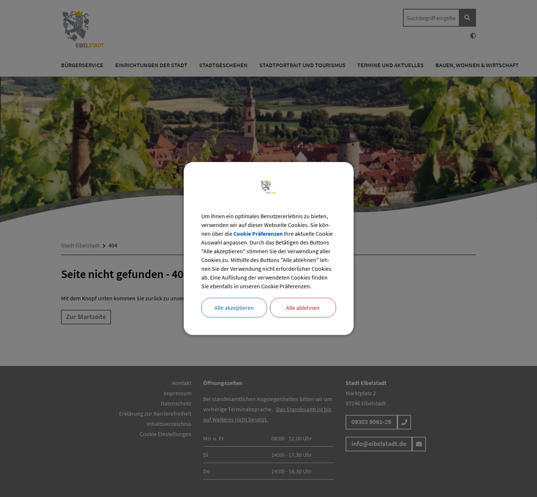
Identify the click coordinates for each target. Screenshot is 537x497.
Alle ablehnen (303, 307)
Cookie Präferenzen (258, 233)
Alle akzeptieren (234, 307)
